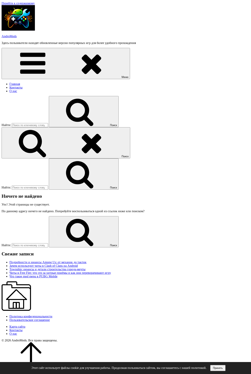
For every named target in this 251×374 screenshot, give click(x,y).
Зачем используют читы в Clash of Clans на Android (43, 265)
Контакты (16, 87)
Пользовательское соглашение (29, 320)
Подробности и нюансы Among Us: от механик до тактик (47, 262)
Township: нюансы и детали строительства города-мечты (47, 269)
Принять (218, 368)
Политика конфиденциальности (30, 316)
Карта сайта (17, 326)
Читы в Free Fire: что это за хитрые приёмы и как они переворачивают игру (60, 272)
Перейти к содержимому (18, 3)
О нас (13, 91)
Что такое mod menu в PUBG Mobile (33, 276)
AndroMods (9, 36)
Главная (14, 84)
